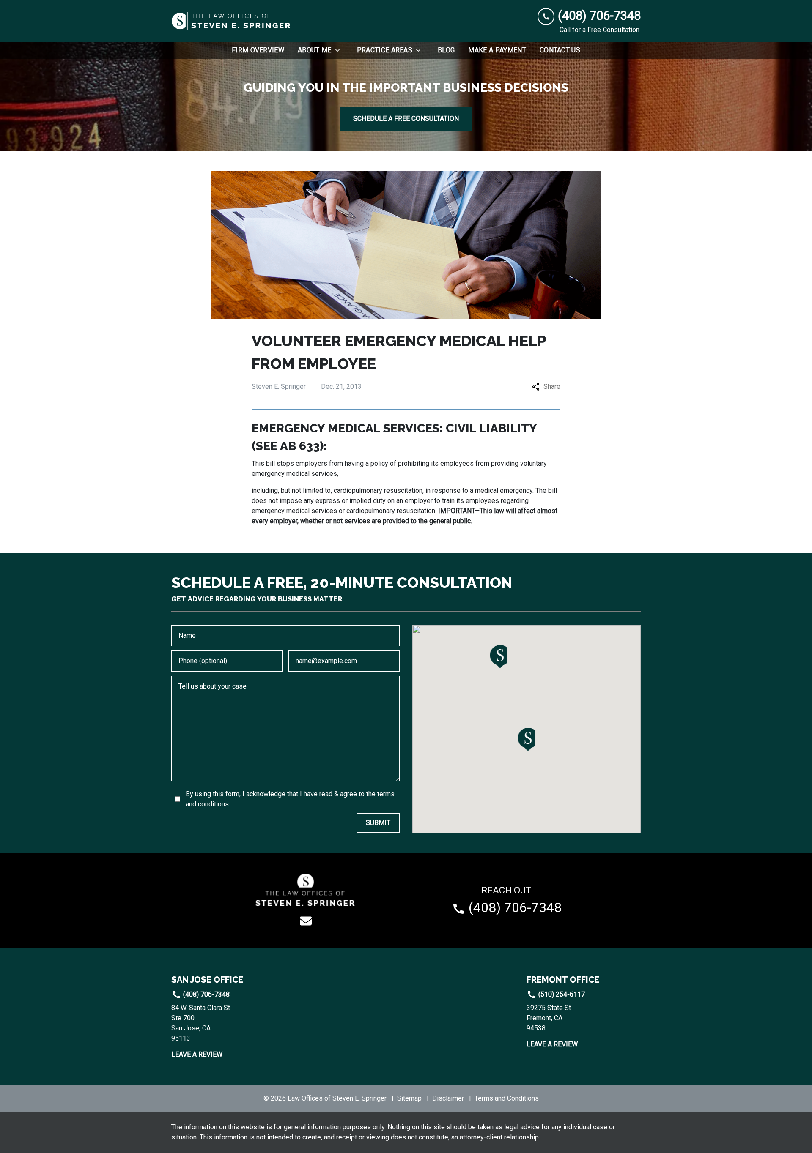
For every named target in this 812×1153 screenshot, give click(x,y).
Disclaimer (448, 1098)
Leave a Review (196, 1054)
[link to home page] (231, 21)
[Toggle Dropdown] (340, 50)
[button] (526, 739)
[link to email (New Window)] (306, 921)
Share (551, 387)
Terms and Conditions (507, 1098)
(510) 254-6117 (561, 994)
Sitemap (409, 1098)
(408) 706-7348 (205, 994)
